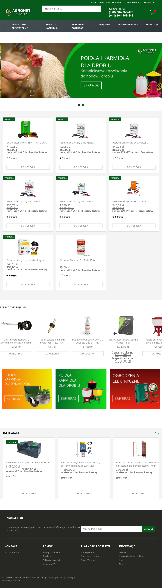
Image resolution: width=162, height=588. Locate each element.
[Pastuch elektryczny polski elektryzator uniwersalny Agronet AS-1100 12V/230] (28, 247)
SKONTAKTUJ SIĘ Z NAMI (110, 2)
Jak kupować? (49, 564)
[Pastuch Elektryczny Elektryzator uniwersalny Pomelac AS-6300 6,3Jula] (28, 188)
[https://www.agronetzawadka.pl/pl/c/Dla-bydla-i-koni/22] (135, 389)
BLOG (93, 2)
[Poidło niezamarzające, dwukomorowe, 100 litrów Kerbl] (29, 449)
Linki (121, 560)
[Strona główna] (22, 12)
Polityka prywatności (52, 560)
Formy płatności (88, 552)
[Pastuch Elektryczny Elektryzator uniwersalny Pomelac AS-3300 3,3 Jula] (81, 130)
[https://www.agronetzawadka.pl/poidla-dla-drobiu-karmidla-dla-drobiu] (81, 389)
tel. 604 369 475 (12, 552)
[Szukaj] (45, 15)
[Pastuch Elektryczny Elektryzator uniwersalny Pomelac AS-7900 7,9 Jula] (81, 188)
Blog (121, 564)
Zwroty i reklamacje (51, 552)
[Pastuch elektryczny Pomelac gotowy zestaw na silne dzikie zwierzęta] (84, 449)
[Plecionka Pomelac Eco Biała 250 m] (81, 247)
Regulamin (47, 556)
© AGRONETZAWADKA (12, 577)
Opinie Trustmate (89, 560)
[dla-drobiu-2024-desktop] (81, 70)
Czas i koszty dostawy (90, 556)
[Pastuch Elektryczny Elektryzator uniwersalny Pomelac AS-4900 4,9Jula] (134, 130)
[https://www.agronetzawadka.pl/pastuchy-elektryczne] (27, 389)
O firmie (122, 552)
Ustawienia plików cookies (131, 556)
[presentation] (155, 433)
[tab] (79, 105)
